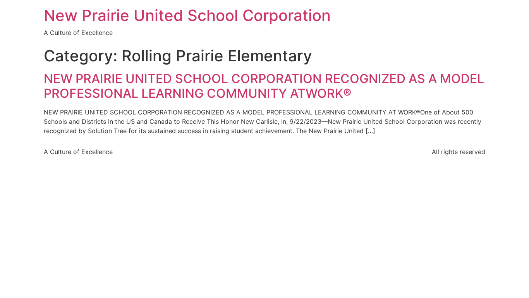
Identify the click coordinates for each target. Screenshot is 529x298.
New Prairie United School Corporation (187, 15)
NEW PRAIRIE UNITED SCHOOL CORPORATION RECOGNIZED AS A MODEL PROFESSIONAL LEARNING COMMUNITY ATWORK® (264, 86)
